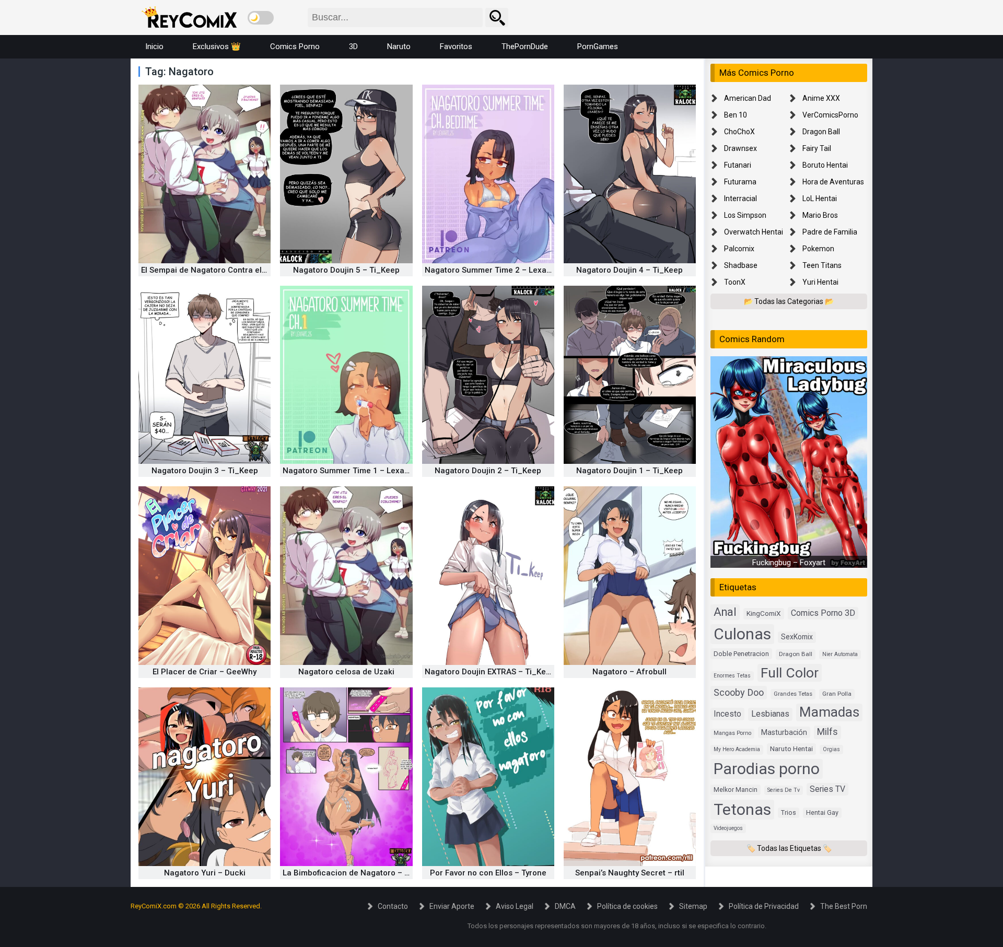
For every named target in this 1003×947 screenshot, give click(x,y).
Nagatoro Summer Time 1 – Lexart (346, 470)
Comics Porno (295, 46)
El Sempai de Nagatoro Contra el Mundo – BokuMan (237, 270)
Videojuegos (728, 828)
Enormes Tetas (732, 675)
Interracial (740, 198)
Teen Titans (822, 265)
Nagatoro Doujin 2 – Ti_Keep (488, 470)
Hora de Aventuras (833, 182)
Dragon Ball (821, 131)
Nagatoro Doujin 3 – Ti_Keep (204, 470)
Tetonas (742, 809)
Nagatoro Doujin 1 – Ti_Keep (629, 470)
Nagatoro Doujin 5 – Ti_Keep (346, 270)
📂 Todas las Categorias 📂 (789, 301)
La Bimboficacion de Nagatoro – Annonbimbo (367, 873)
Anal (725, 611)
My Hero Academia (737, 749)
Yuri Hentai (820, 282)
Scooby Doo (739, 692)
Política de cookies (627, 906)
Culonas (742, 634)
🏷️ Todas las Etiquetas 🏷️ (789, 848)
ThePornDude (524, 46)
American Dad (747, 98)
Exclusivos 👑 (217, 46)
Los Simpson (745, 215)
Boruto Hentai (825, 165)
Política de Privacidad (764, 906)
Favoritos (456, 46)
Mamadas (829, 712)
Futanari (737, 165)
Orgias (831, 749)
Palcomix (739, 248)
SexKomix (797, 637)
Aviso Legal (514, 906)
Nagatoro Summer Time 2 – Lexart (488, 270)
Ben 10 (735, 115)
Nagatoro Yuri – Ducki (205, 873)
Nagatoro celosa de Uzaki (346, 671)
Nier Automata (840, 654)
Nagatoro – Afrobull (629, 671)
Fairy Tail (816, 148)
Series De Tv (783, 789)
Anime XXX (821, 98)
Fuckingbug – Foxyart (788, 562)
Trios (788, 812)
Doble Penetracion (741, 654)
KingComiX (764, 613)
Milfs (827, 732)
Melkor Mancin (735, 789)
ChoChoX (739, 131)
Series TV (827, 788)
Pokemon (818, 248)
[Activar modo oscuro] (261, 18)
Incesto (727, 714)
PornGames (597, 46)
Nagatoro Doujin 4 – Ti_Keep (629, 270)
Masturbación (784, 732)
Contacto (393, 906)
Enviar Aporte (451, 906)
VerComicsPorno (830, 115)
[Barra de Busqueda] (496, 17)
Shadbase (740, 265)
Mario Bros (820, 215)
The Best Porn (843, 906)
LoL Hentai (819, 198)
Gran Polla (837, 693)
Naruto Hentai (791, 748)
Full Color (790, 672)
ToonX (734, 282)
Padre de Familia (829, 232)
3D (353, 46)
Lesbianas (770, 714)
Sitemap (693, 906)
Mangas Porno (732, 733)
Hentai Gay (822, 812)
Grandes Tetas (793, 694)
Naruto (399, 46)
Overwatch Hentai (753, 232)
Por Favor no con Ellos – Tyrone (488, 873)
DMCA (565, 906)
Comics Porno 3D (823, 613)
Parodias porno (767, 768)
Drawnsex (740, 148)
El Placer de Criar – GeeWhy (204, 671)
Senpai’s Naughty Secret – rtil (629, 873)
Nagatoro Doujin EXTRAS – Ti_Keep (490, 671)
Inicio (154, 46)
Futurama (740, 182)
